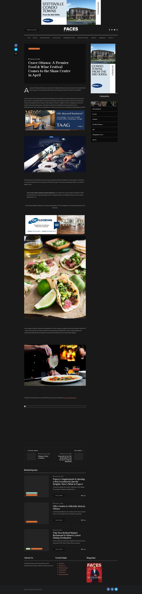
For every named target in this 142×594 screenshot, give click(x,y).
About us (61, 563)
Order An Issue (32, 29)
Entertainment (45, 37)
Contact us (62, 565)
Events (110, 37)
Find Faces (62, 572)
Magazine (102, 37)
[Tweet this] (16, 49)
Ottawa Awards (63, 574)
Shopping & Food (69, 37)
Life (29, 37)
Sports (35, 37)
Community (56, 37)
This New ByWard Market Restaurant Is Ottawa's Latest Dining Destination (67, 535)
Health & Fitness (83, 37)
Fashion (93, 37)
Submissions (62, 570)
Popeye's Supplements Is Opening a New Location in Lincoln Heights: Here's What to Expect (69, 481)
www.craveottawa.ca (70, 398)
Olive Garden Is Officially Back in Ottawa (69, 507)
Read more (59, 495)
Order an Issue (63, 568)
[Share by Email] (16, 53)
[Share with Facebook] (16, 45)
